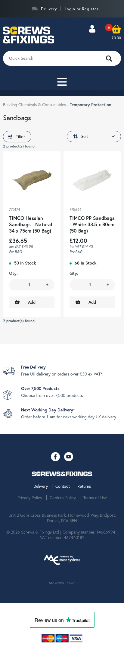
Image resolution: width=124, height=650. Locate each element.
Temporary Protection (90, 104)
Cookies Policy (63, 497)
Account (92, 35)
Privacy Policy (29, 497)
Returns (84, 486)
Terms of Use (95, 497)
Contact (62, 486)
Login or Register (81, 8)
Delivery (49, 8)
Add (32, 302)
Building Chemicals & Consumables (35, 104)
